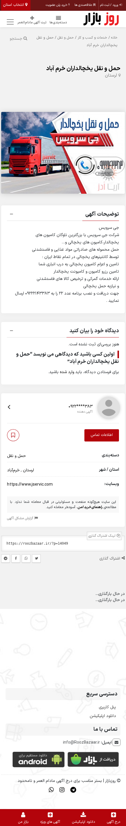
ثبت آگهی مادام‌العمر (32, 22)
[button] (63, 215)
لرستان (111, 75)
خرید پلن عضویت (57, 5)
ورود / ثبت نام (109, 5)
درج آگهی (113, 822)
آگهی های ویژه (50, 822)
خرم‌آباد (13, 470)
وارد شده (67, 372)
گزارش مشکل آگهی (20, 518)
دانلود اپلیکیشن (103, 716)
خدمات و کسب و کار (92, 37)
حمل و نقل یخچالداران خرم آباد (83, 68)
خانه (114, 37)
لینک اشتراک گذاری (102, 535)
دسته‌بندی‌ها (58, 22)
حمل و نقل (65, 37)
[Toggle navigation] (9, 22)
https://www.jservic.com (30, 485)
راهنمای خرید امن (90, 507)
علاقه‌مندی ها (83, 5)
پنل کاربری (107, 707)
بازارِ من (23, 822)
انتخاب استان (14, 5)
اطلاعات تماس (102, 435)
